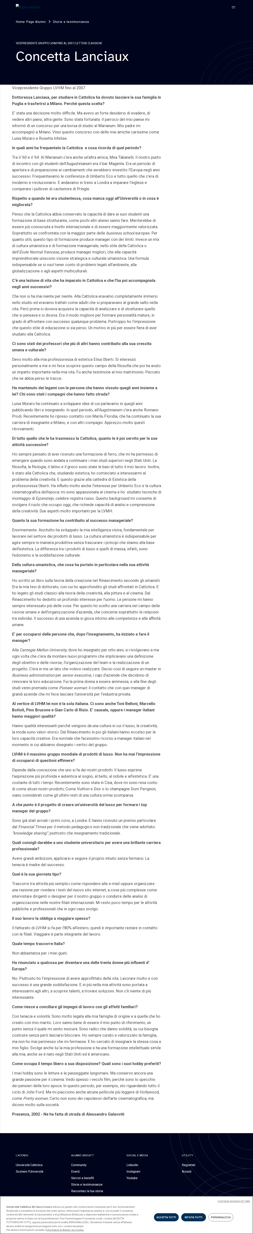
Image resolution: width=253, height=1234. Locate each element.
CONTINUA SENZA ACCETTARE (234, 1201)
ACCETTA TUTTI (166, 1217)
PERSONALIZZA (221, 1217)
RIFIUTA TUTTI (193, 1217)
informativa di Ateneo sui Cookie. (65, 1229)
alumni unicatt (82, 1155)
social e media (137, 1155)
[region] (126, 1215)
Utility (187, 1155)
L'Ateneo (22, 1155)
